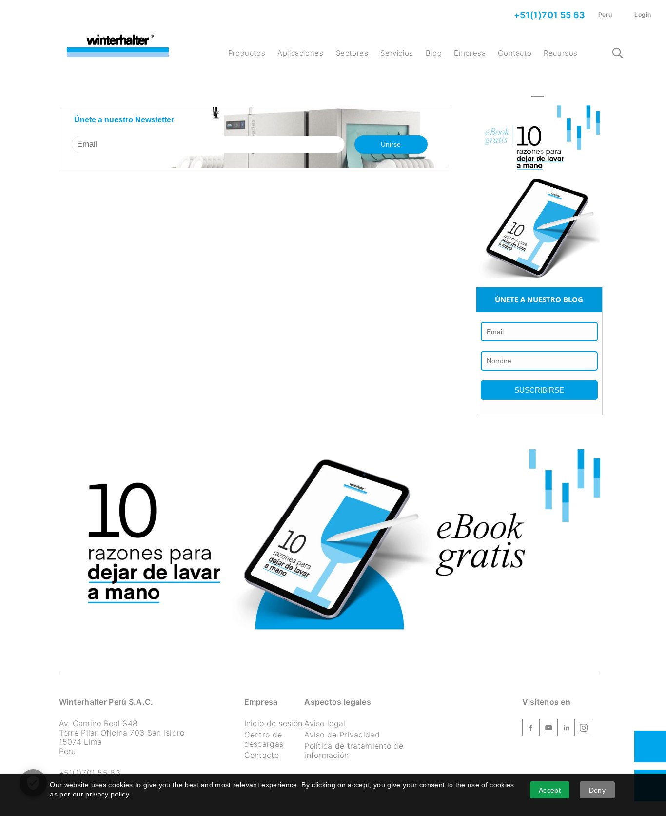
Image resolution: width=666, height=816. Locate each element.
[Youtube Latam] (548, 730)
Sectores (352, 53)
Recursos (561, 53)
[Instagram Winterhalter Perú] (583, 730)
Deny (597, 790)
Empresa (470, 53)
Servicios (396, 53)
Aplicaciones (300, 53)
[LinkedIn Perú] (566, 730)
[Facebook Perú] (531, 730)
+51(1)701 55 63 (548, 15)
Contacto (514, 53)
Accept (550, 790)
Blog (434, 53)
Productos (246, 53)
